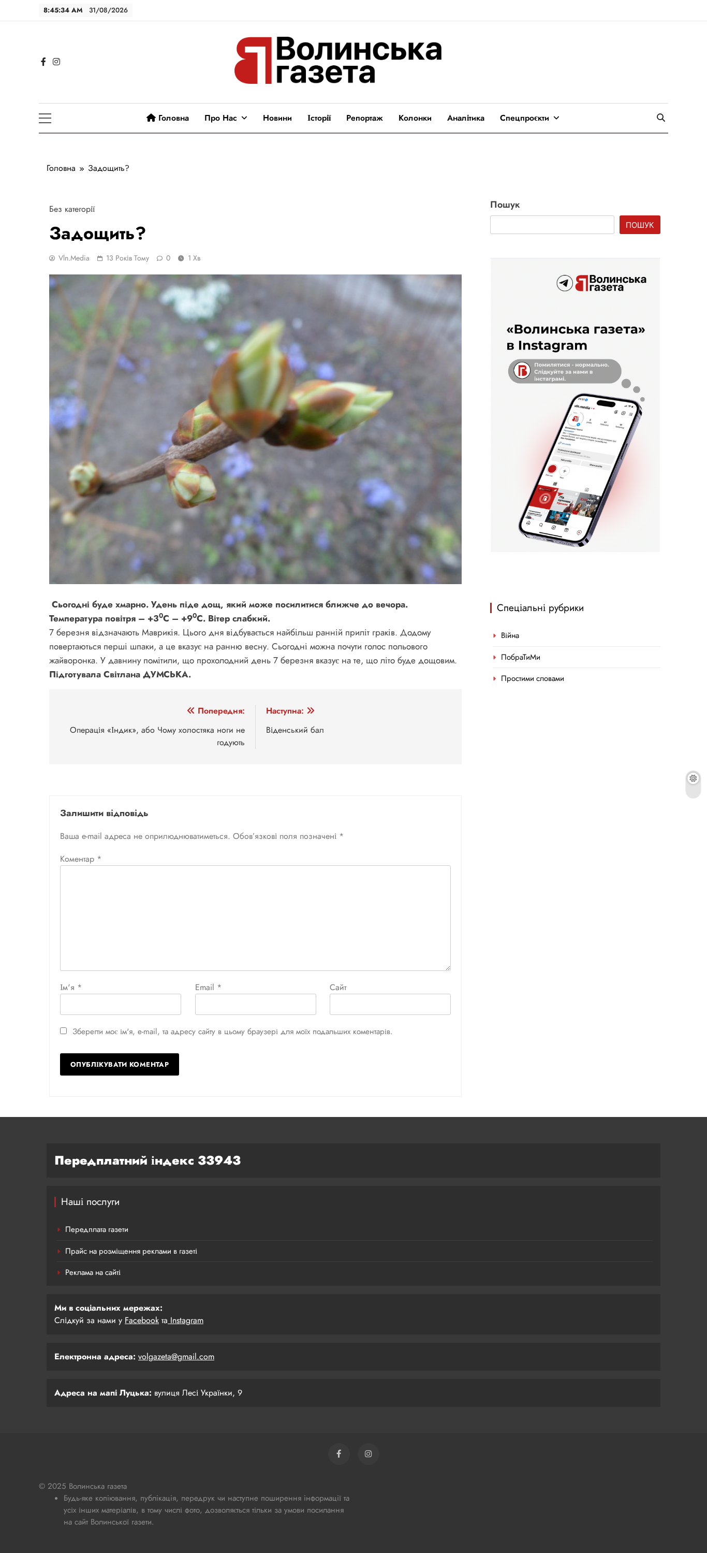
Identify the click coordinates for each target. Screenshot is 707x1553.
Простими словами (532, 678)
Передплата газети (96, 1229)
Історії (319, 118)
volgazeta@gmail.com (176, 1356)
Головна (172, 118)
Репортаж (364, 118)
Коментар (80, 859)
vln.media (74, 258)
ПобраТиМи (520, 657)
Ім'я (71, 987)
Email (208, 987)
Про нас (220, 118)
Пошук (505, 204)
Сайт (338, 987)
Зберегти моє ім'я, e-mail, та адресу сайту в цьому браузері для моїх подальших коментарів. (232, 1031)
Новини (277, 118)
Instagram (185, 1320)
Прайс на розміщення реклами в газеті (131, 1251)
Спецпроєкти (524, 118)
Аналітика (465, 118)
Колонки (415, 118)
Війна (510, 635)
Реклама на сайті (93, 1272)
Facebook (142, 1320)
